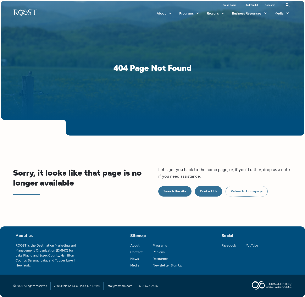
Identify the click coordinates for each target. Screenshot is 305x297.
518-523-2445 (148, 286)
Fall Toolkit (252, 4)
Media (278, 13)
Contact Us (208, 191)
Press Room (229, 4)
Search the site (174, 191)
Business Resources (246, 13)
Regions (213, 13)
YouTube (252, 245)
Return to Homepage (246, 191)
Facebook (229, 245)
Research (270, 4)
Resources (160, 259)
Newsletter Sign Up (167, 265)
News (134, 259)
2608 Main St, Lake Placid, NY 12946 (77, 286)
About (161, 13)
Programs (186, 13)
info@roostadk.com (119, 286)
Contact (136, 252)
